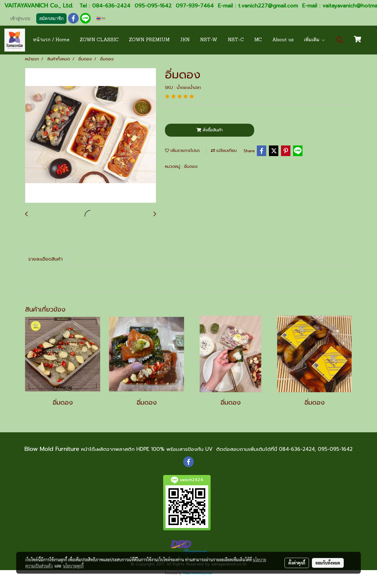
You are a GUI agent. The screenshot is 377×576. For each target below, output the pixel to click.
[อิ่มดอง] (90, 135)
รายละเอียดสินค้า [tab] (45, 259)
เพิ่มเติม (312, 40)
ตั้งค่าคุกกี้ (296, 562)
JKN (185, 40)
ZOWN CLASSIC (99, 40)
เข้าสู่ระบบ (20, 18)
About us (283, 40)
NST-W (208, 40)
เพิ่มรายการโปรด (184, 151)
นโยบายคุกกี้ (73, 565)
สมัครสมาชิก (51, 18)
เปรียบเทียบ (226, 151)
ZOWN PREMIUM (149, 40)
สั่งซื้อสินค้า (212, 130)
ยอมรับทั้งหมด (327, 562)
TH (102, 18)
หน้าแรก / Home (51, 40)
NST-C (236, 40)
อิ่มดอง (191, 166)
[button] (339, 40)
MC (258, 40)
